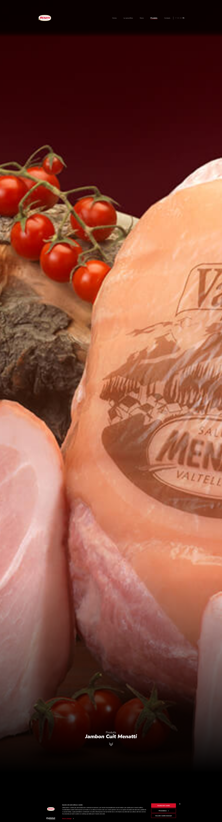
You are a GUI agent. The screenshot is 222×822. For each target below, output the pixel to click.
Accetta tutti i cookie (163, 805)
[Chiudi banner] (179, 804)
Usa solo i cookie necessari (163, 815)
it (175, 18)
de (181, 18)
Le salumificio (128, 18)
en (178, 18)
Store (142, 18)
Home (114, 18)
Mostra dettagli (67, 818)
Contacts (167, 18)
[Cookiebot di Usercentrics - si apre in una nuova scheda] (50, 818)
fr (183, 18)
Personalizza (162, 810)
